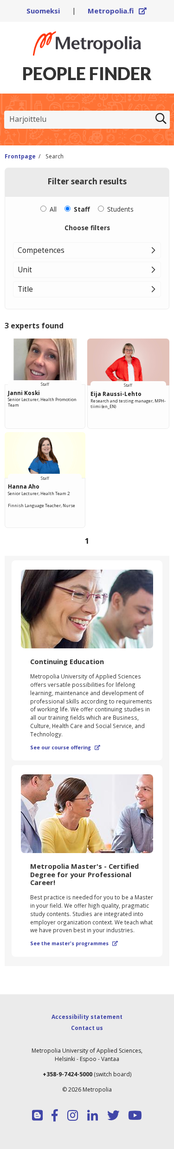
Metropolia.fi (117, 10)
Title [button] (25, 289)
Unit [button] (25, 269)
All (53, 209)
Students (120, 209)
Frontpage (20, 156)
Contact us (87, 1028)
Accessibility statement (87, 1017)
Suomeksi (43, 10)
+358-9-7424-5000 (67, 1074)
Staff (82, 209)
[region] (87, 445)
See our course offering (65, 747)
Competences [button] (41, 250)
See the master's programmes (74, 943)
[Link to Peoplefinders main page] (87, 43)
